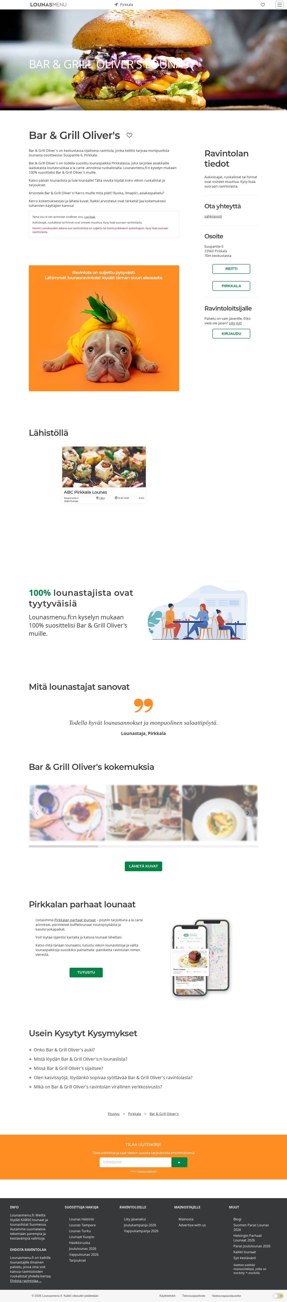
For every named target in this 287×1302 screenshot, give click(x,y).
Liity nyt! (235, 323)
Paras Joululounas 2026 (251, 1246)
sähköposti (213, 216)
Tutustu (86, 972)
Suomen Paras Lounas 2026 (251, 1227)
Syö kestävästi (244, 1258)
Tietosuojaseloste (146, 1171)
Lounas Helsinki (81, 1219)
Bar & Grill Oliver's (164, 1114)
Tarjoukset (77, 1260)
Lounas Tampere (82, 1225)
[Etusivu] (48, 5)
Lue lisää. (90, 217)
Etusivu (114, 1114)
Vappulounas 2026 (84, 1254)
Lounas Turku (80, 1231)
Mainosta (186, 1219)
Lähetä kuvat (143, 866)
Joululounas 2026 (82, 1248)
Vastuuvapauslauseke (226, 1295)
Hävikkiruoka (79, 1242)
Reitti (231, 269)
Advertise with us (192, 1225)
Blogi (237, 1219)
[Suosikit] (263, 5)
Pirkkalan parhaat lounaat (75, 920)
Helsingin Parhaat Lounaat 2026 (247, 1238)
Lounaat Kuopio (81, 1237)
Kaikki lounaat (244, 1252)
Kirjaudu (231, 334)
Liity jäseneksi (135, 1219)
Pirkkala (231, 286)
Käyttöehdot (167, 1295)
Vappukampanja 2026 (141, 1231)
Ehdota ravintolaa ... (26, 1280)
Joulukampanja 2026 (140, 1225)
